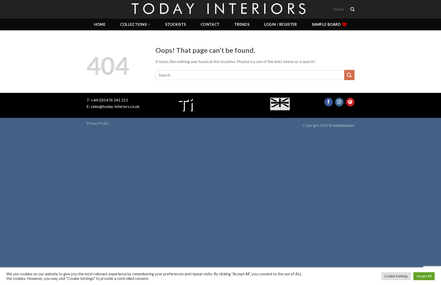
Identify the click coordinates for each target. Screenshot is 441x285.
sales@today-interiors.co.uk (115, 106)
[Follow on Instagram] (339, 102)
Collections (133, 24)
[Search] (352, 9)
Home (99, 24)
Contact (210, 24)
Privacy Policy (98, 123)
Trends (241, 24)
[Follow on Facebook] (328, 102)
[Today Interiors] (220, 9)
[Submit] (349, 75)
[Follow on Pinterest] (350, 102)
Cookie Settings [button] (396, 276)
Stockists (175, 24)
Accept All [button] (424, 276)
